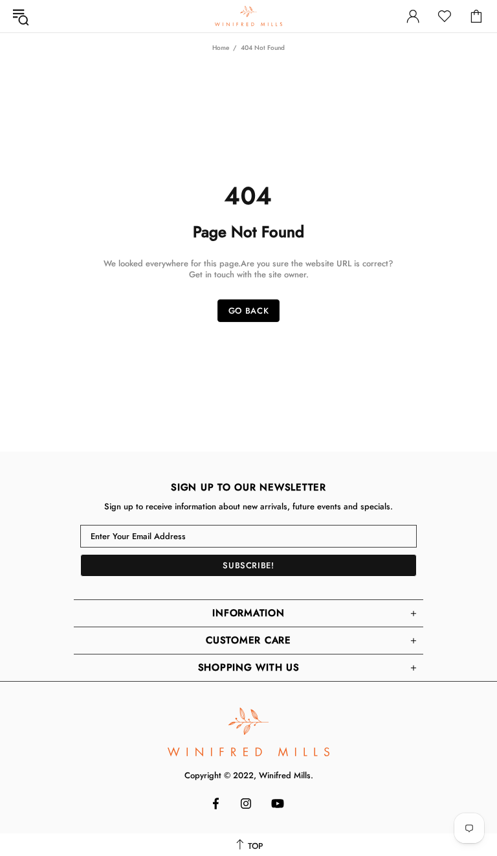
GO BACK (248, 311)
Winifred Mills (248, 16)
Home (220, 47)
